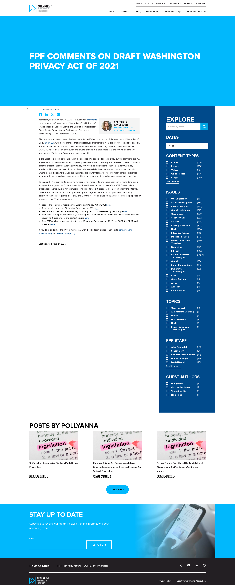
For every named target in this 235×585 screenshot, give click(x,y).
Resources (152, 11)
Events (149, 3)
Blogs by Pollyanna (123, 130)
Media (139, 3)
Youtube (188, 565)
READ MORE (37, 476)
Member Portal (196, 11)
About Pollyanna (122, 128)
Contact (188, 3)
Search (202, 3)
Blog (138, 11)
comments (92, 119)
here (108, 205)
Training (160, 3)
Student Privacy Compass (96, 565)
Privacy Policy (165, 581)
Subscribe (175, 3)
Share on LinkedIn (46, 114)
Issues (125, 11)
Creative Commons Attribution (191, 581)
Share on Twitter (52, 114)
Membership (172, 11)
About (110, 11)
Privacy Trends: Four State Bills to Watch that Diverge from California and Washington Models (180, 467)
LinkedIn (197, 565)
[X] (181, 565)
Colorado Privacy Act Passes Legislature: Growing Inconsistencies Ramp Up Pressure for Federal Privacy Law (117, 467)
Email (31, 538)
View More (117, 489)
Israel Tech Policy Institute (69, 565)
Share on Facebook (40, 114)
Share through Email (58, 114)
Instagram (204, 565)
